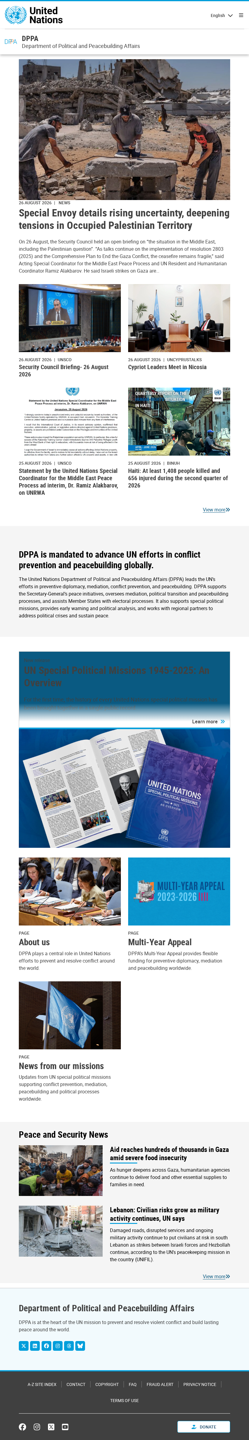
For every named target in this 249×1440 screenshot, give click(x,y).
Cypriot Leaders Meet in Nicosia (167, 367)
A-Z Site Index (42, 1384)
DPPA (30, 38)
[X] (24, 1346)
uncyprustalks (184, 359)
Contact (76, 1384)
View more (214, 509)
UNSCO (65, 359)
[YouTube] (65, 1427)
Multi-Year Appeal (160, 942)
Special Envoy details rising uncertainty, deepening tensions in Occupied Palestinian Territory (124, 218)
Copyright (107, 1384)
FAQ (133, 1384)
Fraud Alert (160, 1384)
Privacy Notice (199, 1384)
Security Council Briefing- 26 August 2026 (63, 370)
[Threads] (69, 1346)
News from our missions (61, 1066)
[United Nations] (34, 15)
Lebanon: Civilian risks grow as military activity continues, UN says (164, 1214)
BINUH (173, 463)
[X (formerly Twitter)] (51, 1427)
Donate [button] (207, 1427)
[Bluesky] (80, 1346)
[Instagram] (58, 1346)
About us (34, 942)
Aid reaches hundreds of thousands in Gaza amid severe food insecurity (169, 1153)
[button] (208, 721)
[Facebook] (46, 1346)
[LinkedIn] (35, 1346)
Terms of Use (124, 1400)
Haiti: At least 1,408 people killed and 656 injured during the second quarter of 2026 (178, 478)
